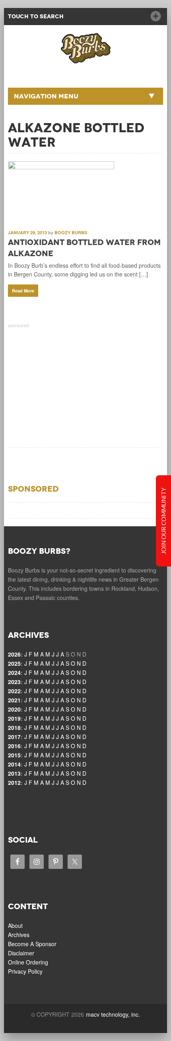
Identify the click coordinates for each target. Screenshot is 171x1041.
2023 (14, 682)
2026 (14, 654)
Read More (23, 291)
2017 (14, 737)
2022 (14, 691)
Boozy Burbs (70, 232)
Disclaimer (21, 953)
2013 (14, 773)
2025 (14, 663)
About (15, 925)
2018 (14, 727)
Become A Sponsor (32, 944)
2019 (14, 718)
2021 (14, 700)
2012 (14, 782)
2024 (14, 672)
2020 (14, 709)
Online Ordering (28, 962)
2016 (14, 746)
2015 (14, 755)
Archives (18, 935)
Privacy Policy (25, 971)
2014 (14, 764)
